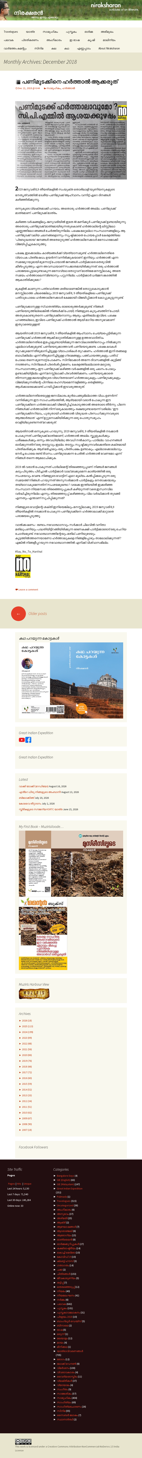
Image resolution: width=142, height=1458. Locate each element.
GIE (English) (63, 1180)
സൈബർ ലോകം (67, 1415)
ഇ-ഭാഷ (75, 40)
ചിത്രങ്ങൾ (63, 1274)
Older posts (31, 613)
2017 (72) (26, 1072)
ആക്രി (61, 1222)
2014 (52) (26, 1089)
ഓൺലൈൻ (64, 1239)
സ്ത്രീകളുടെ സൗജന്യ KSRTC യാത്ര (40, 809)
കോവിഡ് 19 (64, 1256)
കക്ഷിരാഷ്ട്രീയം (66, 1248)
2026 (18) (26, 1020)
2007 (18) (26, 1130)
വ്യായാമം (63, 1385)
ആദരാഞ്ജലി (64, 1231)
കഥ (66, 48)
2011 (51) (26, 1106)
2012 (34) (26, 1101)
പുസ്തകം (71, 31)
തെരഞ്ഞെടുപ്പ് (66, 1287)
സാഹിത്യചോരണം (69, 1406)
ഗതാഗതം (63, 1265)
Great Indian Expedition (69, 1188)
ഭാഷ (60, 1329)
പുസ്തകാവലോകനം (68, 1312)
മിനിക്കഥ (62, 1346)
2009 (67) (26, 1118)
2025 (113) (27, 1026)
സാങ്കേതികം (64, 1393)
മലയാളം (62, 1338)
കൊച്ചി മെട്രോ (66, 1252)
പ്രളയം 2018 (64, 1316)
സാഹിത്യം (64, 1402)
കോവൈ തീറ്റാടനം (30, 803)
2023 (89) (26, 1037)
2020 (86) (26, 1055)
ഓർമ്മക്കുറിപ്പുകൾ (68, 1244)
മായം (60, 1342)
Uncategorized (65, 1205)
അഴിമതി (62, 1218)
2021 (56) (26, 1049)
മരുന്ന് (61, 1334)
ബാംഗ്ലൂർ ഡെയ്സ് (69, 1321)
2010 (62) (26, 1112)
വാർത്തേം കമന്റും (15, 48)
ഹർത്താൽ (68, 88)
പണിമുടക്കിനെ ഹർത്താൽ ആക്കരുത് (69, 81)
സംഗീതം (62, 1389)
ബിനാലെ (62, 1325)
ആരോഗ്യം (64, 1235)
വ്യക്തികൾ (64, 1380)
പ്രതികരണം (29, 40)
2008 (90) (26, 1124)
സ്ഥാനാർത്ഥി (65, 1419)
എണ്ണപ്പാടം (84, 48)
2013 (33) (26, 1095)
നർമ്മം (61, 1299)
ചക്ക (59, 1269)
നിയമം (61, 1291)
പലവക (8, 40)
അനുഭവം (63, 1214)
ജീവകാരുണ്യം (66, 1278)
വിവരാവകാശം (66, 1372)
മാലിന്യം (109, 40)
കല (53, 48)
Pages (11, 1183)
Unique (27, 1183)
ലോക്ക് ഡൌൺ (66, 1363)
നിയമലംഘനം (66, 1295)
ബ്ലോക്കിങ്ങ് (26, 797)
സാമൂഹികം (50, 31)
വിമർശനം (63, 1368)
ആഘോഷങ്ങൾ (66, 1226)
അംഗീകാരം (54, 40)
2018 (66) (26, 1066)
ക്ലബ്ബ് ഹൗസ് (65, 1261)
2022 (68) (26, 1043)
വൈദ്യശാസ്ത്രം (67, 1376)
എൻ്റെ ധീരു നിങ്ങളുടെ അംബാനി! (40, 792)
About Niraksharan (109, 48)
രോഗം (61, 1359)
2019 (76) (26, 1060)
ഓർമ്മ (88, 31)
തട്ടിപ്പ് (60, 1282)
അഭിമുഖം (107, 31)
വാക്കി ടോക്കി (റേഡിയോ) (33, 786)
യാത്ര (30, 31)
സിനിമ (38, 48)
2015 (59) (26, 1083)
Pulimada (62, 1196)
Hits (19, 1183)
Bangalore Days (65, 1175)
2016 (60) (26, 1078)
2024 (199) (27, 1032)
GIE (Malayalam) (65, 1184)
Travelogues (11, 31)
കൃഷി (91, 40)
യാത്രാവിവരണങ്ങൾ (70, 1351)
